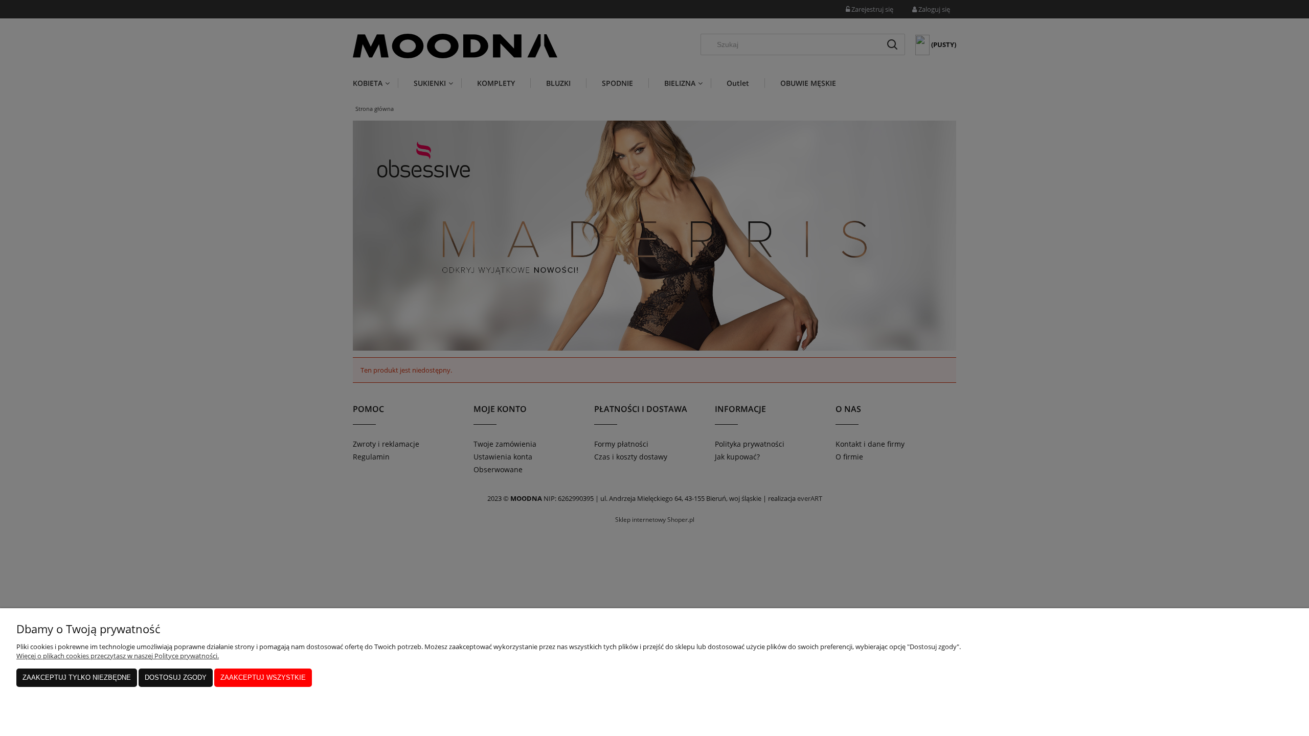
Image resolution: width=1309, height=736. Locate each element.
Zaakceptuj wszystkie (263, 677)
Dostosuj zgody (176, 677)
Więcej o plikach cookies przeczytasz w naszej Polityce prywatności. (117, 655)
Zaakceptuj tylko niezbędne (76, 677)
